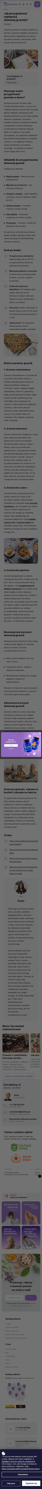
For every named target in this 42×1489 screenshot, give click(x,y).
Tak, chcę (11, 745)
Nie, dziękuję (11, 748)
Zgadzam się (31, 1483)
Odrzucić (11, 1483)
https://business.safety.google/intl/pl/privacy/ (21, 1469)
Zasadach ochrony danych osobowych (18, 1461)
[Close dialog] (40, 733)
